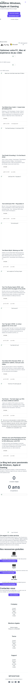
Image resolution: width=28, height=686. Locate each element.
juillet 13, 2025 (6, 123)
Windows (14, 609)
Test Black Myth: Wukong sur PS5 (12, 250)
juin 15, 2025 (6, 266)
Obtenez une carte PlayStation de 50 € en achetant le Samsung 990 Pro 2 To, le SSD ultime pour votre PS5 (14, 439)
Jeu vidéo (14, 612)
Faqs (14, 614)
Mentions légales (14, 627)
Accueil (14, 608)
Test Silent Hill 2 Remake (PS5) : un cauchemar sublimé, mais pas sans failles (13, 362)
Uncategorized (14, 123)
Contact (14, 615)
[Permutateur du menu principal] (25, 2)
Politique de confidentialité (14, 628)
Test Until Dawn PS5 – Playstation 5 (13, 204)
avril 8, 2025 (6, 455)
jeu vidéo (13, 172)
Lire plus (5, 118)
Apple (14, 611)
